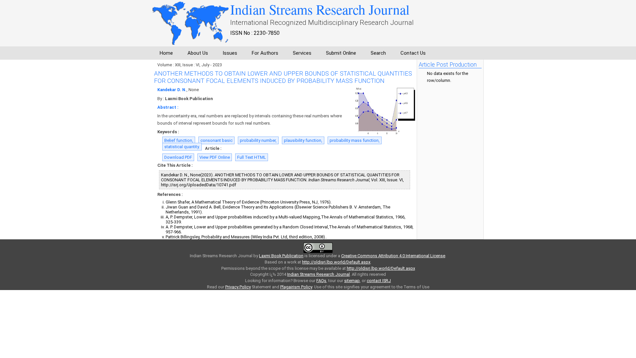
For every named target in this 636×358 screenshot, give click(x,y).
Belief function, (178, 140)
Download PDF (178, 157)
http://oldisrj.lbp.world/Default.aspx (336, 262)
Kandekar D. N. (171, 89)
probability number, (258, 140)
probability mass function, (355, 140)
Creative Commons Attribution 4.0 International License (393, 255)
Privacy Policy (238, 286)
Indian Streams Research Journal (318, 274)
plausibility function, (303, 140)
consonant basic (216, 140)
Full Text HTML (251, 157)
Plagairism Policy (296, 286)
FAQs (321, 280)
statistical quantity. (182, 146)
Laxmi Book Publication (281, 255)
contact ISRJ (379, 280)
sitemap (352, 280)
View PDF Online (214, 157)
